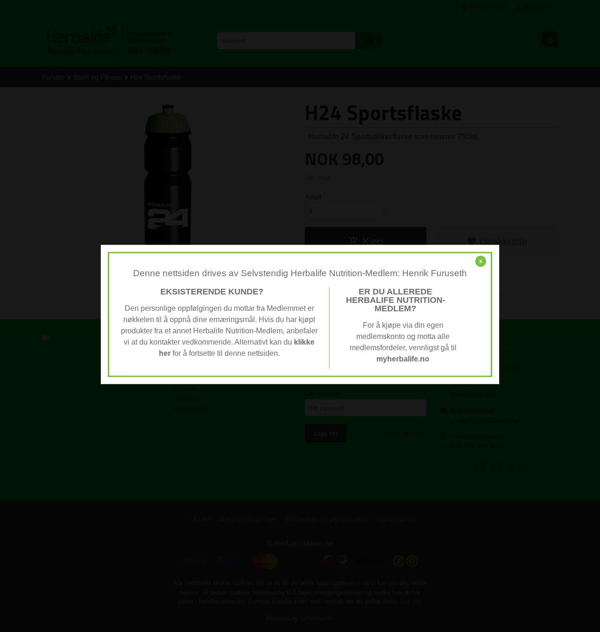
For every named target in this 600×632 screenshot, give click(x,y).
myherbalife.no (402, 359)
